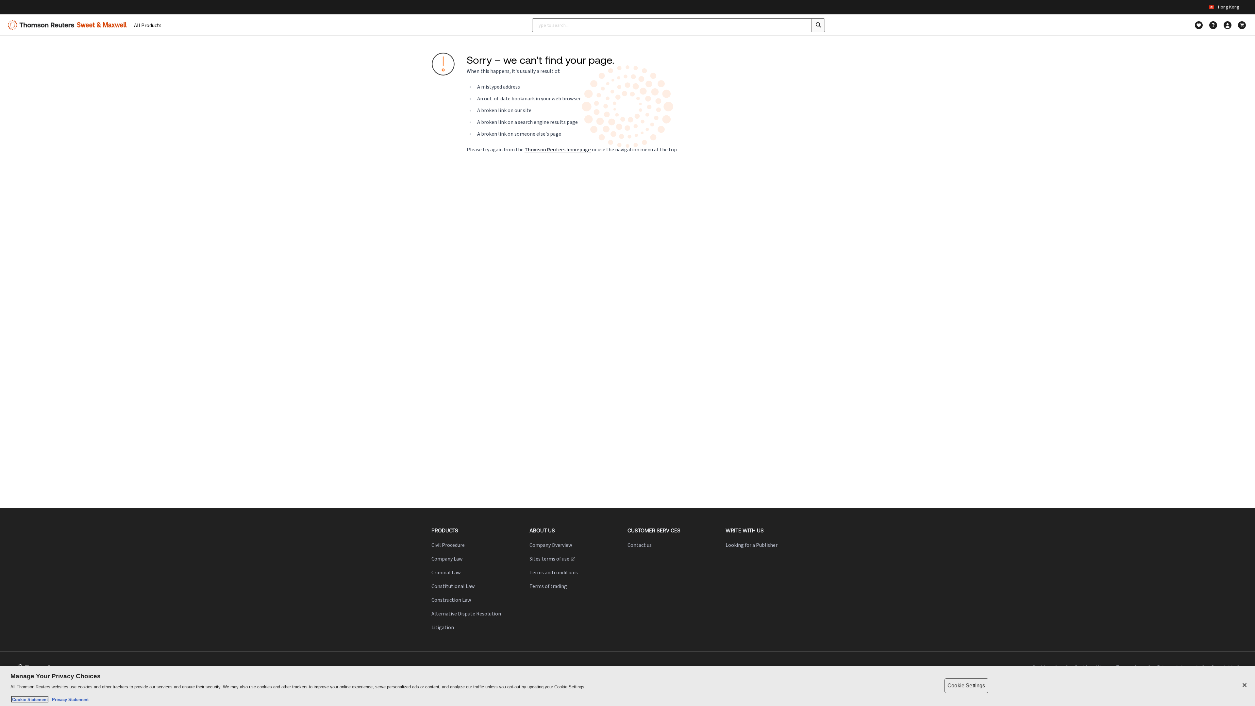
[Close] (1244, 685)
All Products (147, 25)
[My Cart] (1241, 25)
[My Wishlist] (1198, 25)
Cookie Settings (966, 685)
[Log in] (1227, 25)
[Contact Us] (1213, 25)
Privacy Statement (69, 699)
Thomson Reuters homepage (558, 149)
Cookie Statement (30, 699)
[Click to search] (818, 25)
